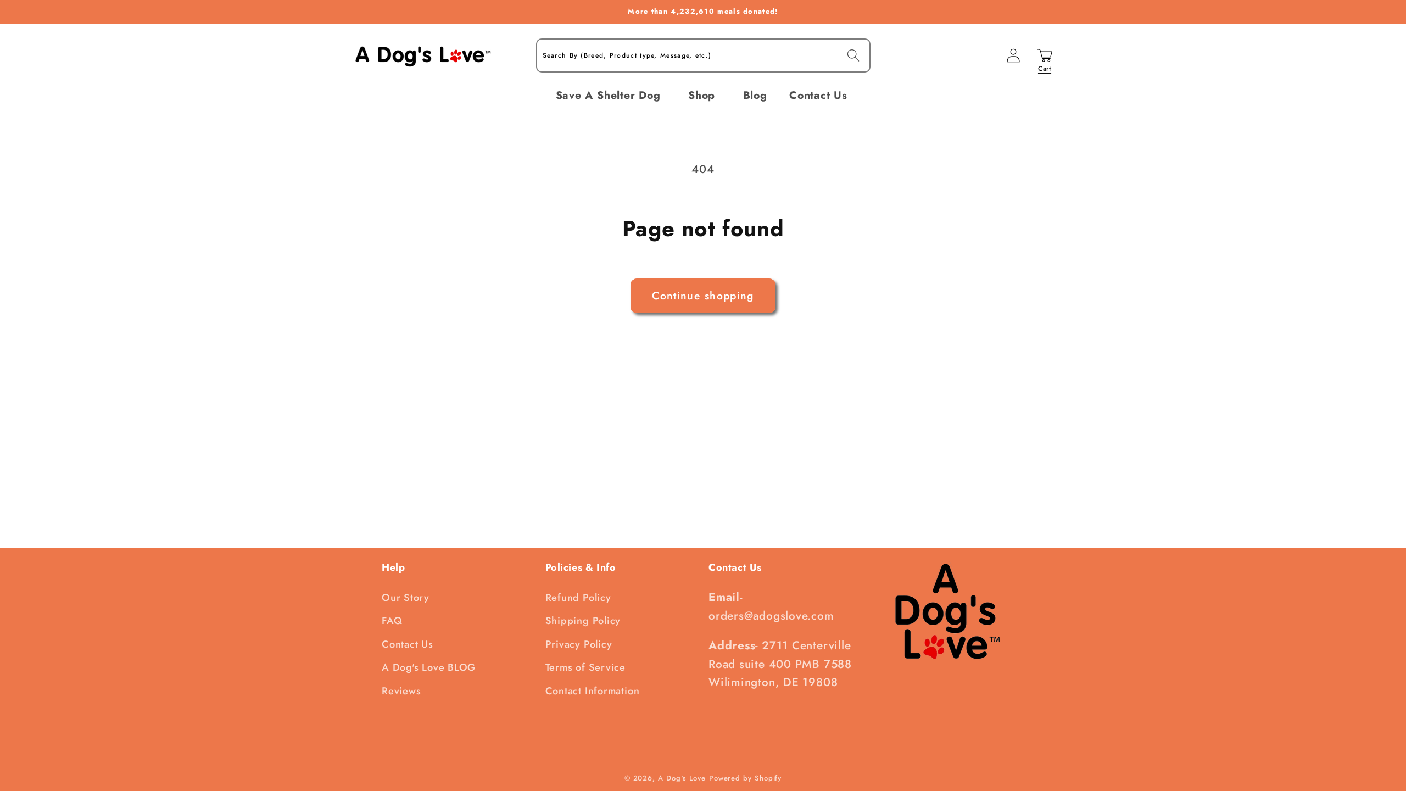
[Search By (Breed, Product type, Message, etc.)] (853, 55)
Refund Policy (578, 598)
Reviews (401, 691)
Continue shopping (703, 295)
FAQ (392, 621)
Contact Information (592, 691)
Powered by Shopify (745, 778)
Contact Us (407, 644)
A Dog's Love (682, 778)
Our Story (405, 598)
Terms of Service (585, 667)
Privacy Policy (578, 644)
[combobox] (703, 56)
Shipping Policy (583, 621)
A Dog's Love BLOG (429, 667)
